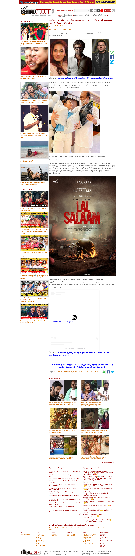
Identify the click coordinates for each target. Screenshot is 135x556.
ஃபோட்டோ (78, 15)
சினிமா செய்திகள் (60, 26)
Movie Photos (39, 537)
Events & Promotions (106, 540)
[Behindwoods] (31, 555)
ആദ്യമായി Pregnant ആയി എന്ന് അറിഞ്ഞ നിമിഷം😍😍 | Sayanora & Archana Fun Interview (98, 485)
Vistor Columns (104, 537)
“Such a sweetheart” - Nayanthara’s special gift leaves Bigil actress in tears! (33, 77)
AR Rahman (58, 372)
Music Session (84, 372)
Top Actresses (87, 540)
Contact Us (103, 543)
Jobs (101, 542)
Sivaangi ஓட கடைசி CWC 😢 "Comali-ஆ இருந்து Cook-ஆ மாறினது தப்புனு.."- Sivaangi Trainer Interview (34, 277)
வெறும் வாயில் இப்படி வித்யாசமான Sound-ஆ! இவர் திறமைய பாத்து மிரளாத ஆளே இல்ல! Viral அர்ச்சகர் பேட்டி (34, 231)
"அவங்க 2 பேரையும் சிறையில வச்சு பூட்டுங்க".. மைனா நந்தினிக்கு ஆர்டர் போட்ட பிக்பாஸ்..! (62, 457)
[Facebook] (91, 10)
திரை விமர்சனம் (99, 15)
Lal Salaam (94, 372)
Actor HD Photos (40, 540)
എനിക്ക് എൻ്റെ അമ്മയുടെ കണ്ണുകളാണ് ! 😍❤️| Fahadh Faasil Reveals (97, 506)
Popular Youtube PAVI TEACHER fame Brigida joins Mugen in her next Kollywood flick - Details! (33, 102)
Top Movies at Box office (89, 534)
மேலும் (79, 514)
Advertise (102, 545)
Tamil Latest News (25, 534)
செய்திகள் (68, 15)
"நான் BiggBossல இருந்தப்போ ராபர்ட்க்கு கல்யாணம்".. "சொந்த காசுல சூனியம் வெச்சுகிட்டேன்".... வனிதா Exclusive (92, 404)
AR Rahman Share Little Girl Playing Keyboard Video (65, 478)
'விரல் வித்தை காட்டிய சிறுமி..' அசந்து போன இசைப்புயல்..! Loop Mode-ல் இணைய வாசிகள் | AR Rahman (99, 493)
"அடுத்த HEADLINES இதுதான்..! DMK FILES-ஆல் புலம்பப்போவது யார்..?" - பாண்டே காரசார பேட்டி (33, 254)
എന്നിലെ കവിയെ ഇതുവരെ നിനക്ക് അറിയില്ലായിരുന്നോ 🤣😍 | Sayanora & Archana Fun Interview (99, 516)
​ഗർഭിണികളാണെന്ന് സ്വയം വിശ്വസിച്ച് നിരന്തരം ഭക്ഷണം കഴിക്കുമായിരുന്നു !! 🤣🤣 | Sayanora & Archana (98, 510)
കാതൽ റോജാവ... (89, 482)
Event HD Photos (40, 545)
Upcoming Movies (87, 537)
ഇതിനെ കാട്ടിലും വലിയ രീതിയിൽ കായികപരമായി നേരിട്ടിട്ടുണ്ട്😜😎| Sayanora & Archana (98, 498)
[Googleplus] (98, 10)
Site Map (102, 546)
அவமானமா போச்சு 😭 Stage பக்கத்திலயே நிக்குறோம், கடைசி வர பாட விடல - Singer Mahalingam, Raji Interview (98, 478)
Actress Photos (40, 535)
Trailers (54, 534)
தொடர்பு (60, 16)
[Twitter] (95, 10)
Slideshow (103, 534)
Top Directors (86, 542)
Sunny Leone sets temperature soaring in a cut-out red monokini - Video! (34, 161)
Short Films (103, 539)
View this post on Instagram (62, 322)
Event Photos (39, 539)
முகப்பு (59, 15)
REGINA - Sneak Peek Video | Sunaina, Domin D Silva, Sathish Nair (33, 209)
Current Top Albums (88, 535)
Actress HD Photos (41, 542)
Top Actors (86, 539)
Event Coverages (104, 532)
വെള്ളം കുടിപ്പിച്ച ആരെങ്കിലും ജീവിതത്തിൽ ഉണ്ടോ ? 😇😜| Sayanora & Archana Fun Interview (98, 489)
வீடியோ (88, 15)
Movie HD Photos (40, 543)
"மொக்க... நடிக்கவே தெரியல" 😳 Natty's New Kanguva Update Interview (33, 322)
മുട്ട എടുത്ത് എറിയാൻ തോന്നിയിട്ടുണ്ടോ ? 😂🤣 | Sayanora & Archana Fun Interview (98, 520)
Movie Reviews (71, 534)
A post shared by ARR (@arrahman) (74, 348)
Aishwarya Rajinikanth (70, 372)
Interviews (54, 535)
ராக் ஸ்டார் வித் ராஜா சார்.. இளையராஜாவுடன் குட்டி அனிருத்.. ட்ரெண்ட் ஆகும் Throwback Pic (62, 403)
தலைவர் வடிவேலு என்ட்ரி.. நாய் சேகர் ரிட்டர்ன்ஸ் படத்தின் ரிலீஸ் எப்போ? (85, 78)
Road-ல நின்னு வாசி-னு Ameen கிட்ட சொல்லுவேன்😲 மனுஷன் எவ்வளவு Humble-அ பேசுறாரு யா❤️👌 (99, 472)
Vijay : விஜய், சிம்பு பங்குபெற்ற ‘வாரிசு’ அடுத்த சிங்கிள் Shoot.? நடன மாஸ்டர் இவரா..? (93, 457)
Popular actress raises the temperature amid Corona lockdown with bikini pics (32, 183)
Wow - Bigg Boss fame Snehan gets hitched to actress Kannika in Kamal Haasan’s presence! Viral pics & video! (33, 43)
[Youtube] (101, 10)
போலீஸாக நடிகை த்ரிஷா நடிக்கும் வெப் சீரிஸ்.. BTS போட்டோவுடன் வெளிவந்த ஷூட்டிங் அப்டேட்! (79, 354)
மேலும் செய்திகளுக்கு (107, 462)
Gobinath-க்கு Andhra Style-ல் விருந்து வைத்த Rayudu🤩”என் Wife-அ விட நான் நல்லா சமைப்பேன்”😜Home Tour (33, 300)
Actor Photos (39, 534)
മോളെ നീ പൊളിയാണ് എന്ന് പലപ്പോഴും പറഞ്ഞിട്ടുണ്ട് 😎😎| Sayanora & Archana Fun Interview (99, 502)
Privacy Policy (65, 554)
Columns (102, 535)
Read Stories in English (65, 10)
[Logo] (37, 11)
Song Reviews (71, 535)
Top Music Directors (88, 543)
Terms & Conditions (75, 554)
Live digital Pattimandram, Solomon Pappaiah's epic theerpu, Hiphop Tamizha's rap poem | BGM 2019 (33, 135)
